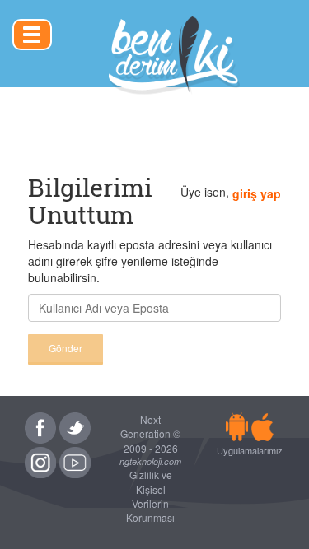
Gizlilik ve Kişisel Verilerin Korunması (150, 495)
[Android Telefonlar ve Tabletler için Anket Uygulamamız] (237, 426)
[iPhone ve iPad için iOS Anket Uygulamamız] (262, 426)
